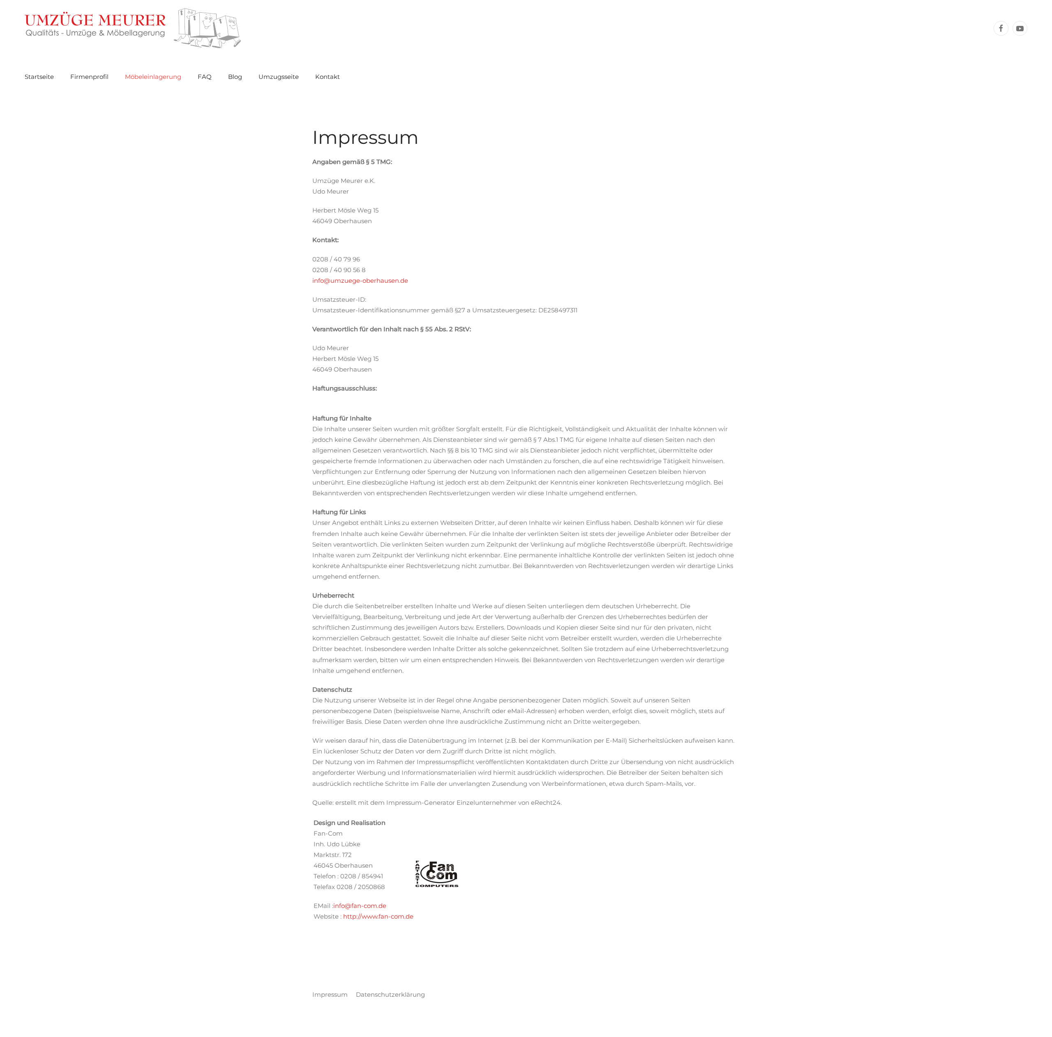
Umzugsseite (278, 77)
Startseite (39, 77)
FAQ (205, 77)
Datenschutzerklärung (390, 994)
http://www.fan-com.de (378, 916)
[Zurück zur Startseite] (133, 28)
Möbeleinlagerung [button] (153, 77)
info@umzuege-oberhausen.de (360, 280)
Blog (235, 77)
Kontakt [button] (327, 77)
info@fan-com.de (359, 906)
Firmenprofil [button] (89, 77)
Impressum (330, 994)
